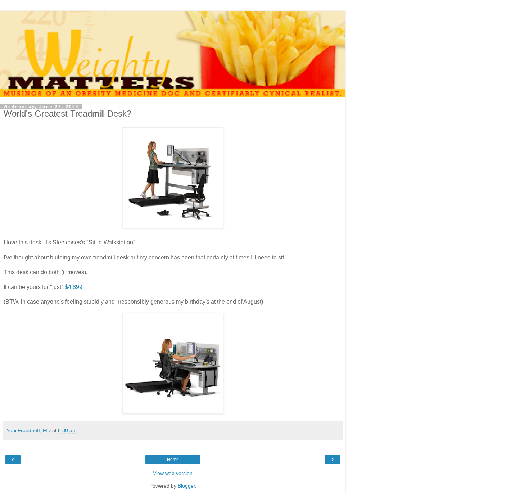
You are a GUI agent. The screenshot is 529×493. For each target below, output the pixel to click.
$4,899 (73, 287)
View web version (173, 473)
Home (173, 459)
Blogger (186, 486)
